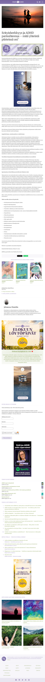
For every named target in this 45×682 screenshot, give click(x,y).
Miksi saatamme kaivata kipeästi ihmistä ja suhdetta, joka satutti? (20, 511)
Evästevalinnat (6, 675)
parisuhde (7, 293)
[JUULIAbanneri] (22, 458)
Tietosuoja (6, 672)
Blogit (4, 291)
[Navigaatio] (42, 2)
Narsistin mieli (8, 554)
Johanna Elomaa (26, 649)
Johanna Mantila (8, 288)
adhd (4, 293)
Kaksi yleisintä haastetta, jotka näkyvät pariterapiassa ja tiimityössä (21, 544)
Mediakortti (38, 668)
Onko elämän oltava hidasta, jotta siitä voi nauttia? (33, 621)
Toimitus (38, 670)
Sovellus (17, 670)
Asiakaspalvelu (27, 665)
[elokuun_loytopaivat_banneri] (22, 576)
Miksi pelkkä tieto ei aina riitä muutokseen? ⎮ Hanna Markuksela (20, 547)
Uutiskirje (27, 668)
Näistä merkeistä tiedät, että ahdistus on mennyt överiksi (11, 621)
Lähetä (26, 255)
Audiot (6, 665)
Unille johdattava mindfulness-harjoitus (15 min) (16, 540)
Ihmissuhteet (8, 291)
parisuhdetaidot (13, 293)
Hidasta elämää (18, 2)
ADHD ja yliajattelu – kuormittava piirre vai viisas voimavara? (19, 513)
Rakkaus (12, 291)
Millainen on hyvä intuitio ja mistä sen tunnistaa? (32, 647)
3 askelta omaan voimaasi (8, 647)
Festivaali (38, 665)
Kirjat (6, 668)
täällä (8, 659)
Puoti (27, 670)
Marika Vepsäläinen (5, 648)
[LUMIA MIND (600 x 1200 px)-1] (22, 383)
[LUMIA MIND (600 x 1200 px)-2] (22, 88)
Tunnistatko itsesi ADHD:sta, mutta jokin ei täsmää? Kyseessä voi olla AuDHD (23, 505)
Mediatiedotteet (7, 670)
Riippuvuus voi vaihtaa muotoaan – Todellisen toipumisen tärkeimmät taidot (23, 551)
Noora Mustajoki (26, 623)
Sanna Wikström (5, 623)
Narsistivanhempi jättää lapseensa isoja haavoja (16, 519)
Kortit (17, 668)
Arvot (17, 665)
